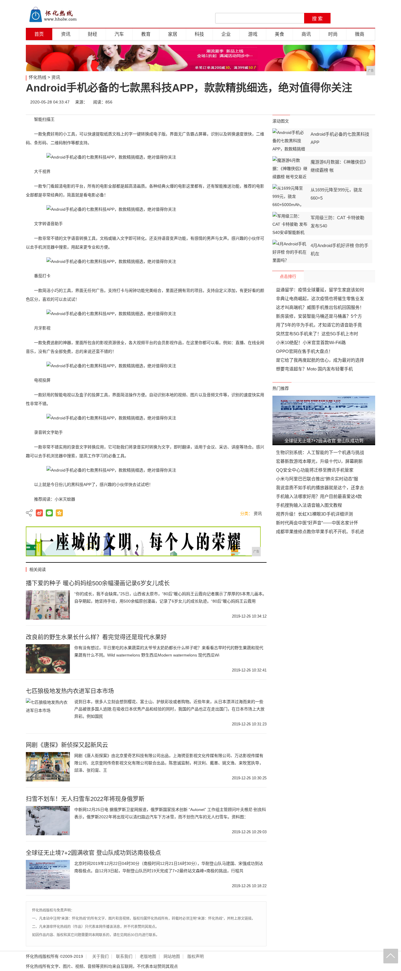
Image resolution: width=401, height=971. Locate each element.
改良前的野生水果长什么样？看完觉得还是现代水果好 (96, 637)
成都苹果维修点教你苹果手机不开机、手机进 (320, 531)
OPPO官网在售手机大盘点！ (304, 351)
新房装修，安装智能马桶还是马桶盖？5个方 (319, 316)
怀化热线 (37, 77)
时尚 (333, 34)
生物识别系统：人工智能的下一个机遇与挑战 (320, 452)
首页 (39, 34)
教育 (146, 34)
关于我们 (100, 956)
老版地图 (148, 956)
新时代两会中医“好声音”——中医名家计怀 (317, 522)
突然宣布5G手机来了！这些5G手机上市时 (317, 333)
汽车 (119, 34)
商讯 (306, 34)
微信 (333, 102)
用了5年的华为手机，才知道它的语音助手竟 (319, 324)
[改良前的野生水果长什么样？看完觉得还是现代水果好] (48, 659)
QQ (351, 102)
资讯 (65, 34)
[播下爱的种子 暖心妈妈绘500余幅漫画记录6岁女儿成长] (48, 605)
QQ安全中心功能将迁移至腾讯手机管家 (314, 469)
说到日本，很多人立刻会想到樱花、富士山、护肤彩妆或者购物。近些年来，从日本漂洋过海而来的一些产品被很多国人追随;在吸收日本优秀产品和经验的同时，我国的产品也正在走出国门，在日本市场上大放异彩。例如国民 (169, 709)
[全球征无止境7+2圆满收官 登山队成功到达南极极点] (48, 874)
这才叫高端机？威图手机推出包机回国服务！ (320, 307)
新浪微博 (39, 512)
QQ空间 (59, 512)
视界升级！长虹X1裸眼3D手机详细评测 (314, 513)
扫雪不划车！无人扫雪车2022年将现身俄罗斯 (85, 799)
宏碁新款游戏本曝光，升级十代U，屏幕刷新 (319, 461)
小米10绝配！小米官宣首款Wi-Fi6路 (311, 342)
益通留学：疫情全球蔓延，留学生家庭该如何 (320, 289)
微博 (315, 102)
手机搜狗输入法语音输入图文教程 (309, 505)
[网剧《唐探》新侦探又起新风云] (48, 766)
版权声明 (195, 956)
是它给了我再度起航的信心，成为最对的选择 (320, 360)
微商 (359, 34)
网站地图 (172, 956)
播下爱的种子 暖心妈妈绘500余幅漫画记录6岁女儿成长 (98, 583)
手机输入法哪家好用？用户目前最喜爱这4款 (319, 496)
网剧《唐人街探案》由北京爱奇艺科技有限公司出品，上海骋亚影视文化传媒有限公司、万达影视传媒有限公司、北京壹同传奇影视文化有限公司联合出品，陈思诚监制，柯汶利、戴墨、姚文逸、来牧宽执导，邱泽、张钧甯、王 (168, 763)
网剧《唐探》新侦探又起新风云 (67, 745)
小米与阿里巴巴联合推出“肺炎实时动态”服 (317, 478)
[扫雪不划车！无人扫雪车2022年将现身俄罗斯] (48, 820)
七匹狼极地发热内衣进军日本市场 (70, 691)
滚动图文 (280, 121)
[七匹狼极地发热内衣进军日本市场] (48, 712)
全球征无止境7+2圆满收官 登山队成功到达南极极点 (93, 853)
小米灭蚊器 (65, 499)
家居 (172, 34)
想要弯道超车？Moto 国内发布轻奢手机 (314, 368)
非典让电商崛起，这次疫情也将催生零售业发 (320, 298)
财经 (92, 34)
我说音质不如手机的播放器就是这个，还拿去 (320, 487)
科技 (199, 34)
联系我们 (124, 956)
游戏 (252, 34)
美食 (279, 34)
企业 (226, 34)
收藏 (368, 102)
